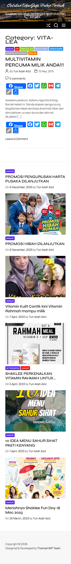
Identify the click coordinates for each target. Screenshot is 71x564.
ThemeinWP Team (48, 548)
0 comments (17, 78)
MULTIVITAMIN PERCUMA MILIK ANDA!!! (34, 62)
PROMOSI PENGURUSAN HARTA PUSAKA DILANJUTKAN (35, 178)
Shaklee (10, 171)
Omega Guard (56, 49)
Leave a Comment (16, 139)
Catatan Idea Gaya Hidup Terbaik (35, 6)
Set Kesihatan (12, 368)
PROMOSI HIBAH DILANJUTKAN (34, 244)
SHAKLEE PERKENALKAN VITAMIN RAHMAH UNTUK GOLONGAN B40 (29, 378)
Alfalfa (9, 49)
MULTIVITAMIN (41, 49)
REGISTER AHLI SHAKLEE (16, 53)
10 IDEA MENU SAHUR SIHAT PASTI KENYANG (31, 442)
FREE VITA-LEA (27, 49)
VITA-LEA (33, 53)
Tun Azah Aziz (22, 71)
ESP (17, 49)
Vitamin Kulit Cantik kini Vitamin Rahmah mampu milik (33, 308)
